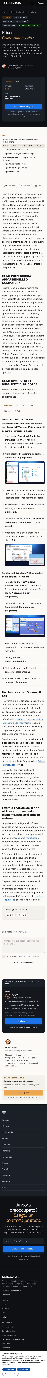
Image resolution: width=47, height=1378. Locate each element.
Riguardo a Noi (7, 1327)
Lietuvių (5, 1126)
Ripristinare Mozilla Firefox (15, 164)
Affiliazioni (6, 1344)
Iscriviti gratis (23, 1093)
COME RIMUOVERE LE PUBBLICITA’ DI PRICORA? (23, 146)
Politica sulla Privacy (10, 1335)
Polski (5, 1138)
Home (4, 12)
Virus (4, 1304)
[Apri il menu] (32, 3)
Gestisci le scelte (10, 1374)
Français (6, 1151)
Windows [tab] (8, 405)
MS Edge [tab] (20, 405)
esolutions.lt (16, 1291)
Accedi (41, 3)
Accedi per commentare (23, 962)
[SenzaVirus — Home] (12, 3)
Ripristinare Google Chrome (16, 168)
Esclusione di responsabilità (13, 1339)
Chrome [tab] (7, 411)
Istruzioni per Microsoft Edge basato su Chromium (19, 158)
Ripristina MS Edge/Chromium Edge (19, 153)
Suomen (6, 1181)
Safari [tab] (17, 411)
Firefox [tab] (31, 405)
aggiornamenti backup (27, 838)
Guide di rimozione (18, 12)
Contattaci (6, 1348)
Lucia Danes (13, 65)
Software (5, 1309)
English (5, 1120)
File (3, 1313)
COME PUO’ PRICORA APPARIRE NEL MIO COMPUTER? (20, 140)
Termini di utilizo (8, 1331)
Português (7, 1157)
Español (6, 1169)
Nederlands (7, 1132)
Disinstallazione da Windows (16, 150)
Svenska (6, 1175)
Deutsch (6, 1144)
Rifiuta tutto (24, 1369)
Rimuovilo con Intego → (23, 106)
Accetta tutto (9, 1369)
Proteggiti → (23, 1021)
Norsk (5, 1187)
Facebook (6, 1295)
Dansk (5, 1163)
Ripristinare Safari (12, 172)
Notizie (5, 1317)
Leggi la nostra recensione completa (23, 1027)
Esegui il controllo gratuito (23, 1249)
